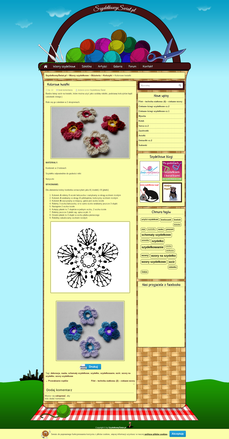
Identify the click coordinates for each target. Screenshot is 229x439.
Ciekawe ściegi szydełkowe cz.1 (154, 111)
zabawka (173, 267)
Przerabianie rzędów (57, 381)
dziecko (177, 225)
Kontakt (148, 66)
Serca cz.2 (144, 126)
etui (143, 229)
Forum (132, 66)
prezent (169, 229)
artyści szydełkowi (150, 219)
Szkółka (87, 66)
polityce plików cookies (156, 434)
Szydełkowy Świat (97, 90)
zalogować (60, 396)
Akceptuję (178, 433)
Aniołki (142, 135)
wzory (145, 255)
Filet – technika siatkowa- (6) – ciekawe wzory (160, 101)
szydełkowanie (107, 373)
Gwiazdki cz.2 (145, 140)
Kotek (141, 121)
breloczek (166, 219)
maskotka (151, 229)
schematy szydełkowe (78, 373)
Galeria (117, 66)
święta (144, 272)
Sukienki (143, 145)
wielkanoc (170, 250)
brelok (177, 220)
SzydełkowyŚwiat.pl (56, 75)
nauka (64, 373)
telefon (168, 246)
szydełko (95, 373)
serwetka (145, 240)
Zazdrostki (144, 131)
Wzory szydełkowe (64, 66)
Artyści (102, 66)
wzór (118, 373)
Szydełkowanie (115, 9)
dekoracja (55, 373)
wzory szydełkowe (64, 376)
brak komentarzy (66, 90)
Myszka (142, 116)
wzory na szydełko (163, 255)
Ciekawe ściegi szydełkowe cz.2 (154, 106)
